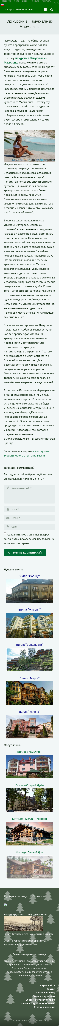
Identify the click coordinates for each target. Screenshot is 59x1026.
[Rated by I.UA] (11, 905)
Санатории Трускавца (33, 964)
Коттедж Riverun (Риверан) (29, 818)
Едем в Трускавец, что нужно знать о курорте (28, 933)
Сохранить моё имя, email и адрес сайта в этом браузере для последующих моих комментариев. (29, 539)
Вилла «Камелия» (29, 751)
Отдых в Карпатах (33, 968)
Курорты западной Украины (19, 9)
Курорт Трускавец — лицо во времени (25, 914)
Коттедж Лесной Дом (29, 852)
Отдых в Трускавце (14, 960)
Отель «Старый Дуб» (29, 785)
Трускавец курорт (35, 960)
